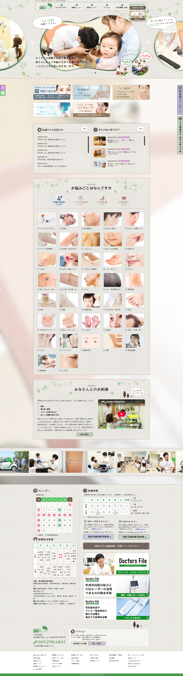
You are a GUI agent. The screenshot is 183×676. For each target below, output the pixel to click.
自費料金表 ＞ (34, 452)
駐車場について (95, 661)
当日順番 (112, 658)
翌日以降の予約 (114, 661)
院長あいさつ (37, 661)
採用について (132, 658)
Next (75, 515)
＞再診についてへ (140, 529)
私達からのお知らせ (134, 663)
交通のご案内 (94, 658)
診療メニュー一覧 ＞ (120, 451)
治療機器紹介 (75, 663)
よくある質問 (37, 669)
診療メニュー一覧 (57, 658)
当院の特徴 (36, 658)
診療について (37, 663)
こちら (101, 532)
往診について (56, 666)
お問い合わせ (132, 666)
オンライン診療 (57, 663)
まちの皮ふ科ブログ (134, 661)
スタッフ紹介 (75, 661)
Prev (33, 515)
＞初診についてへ (96, 529)
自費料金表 (55, 661)
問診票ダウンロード (39, 666)
